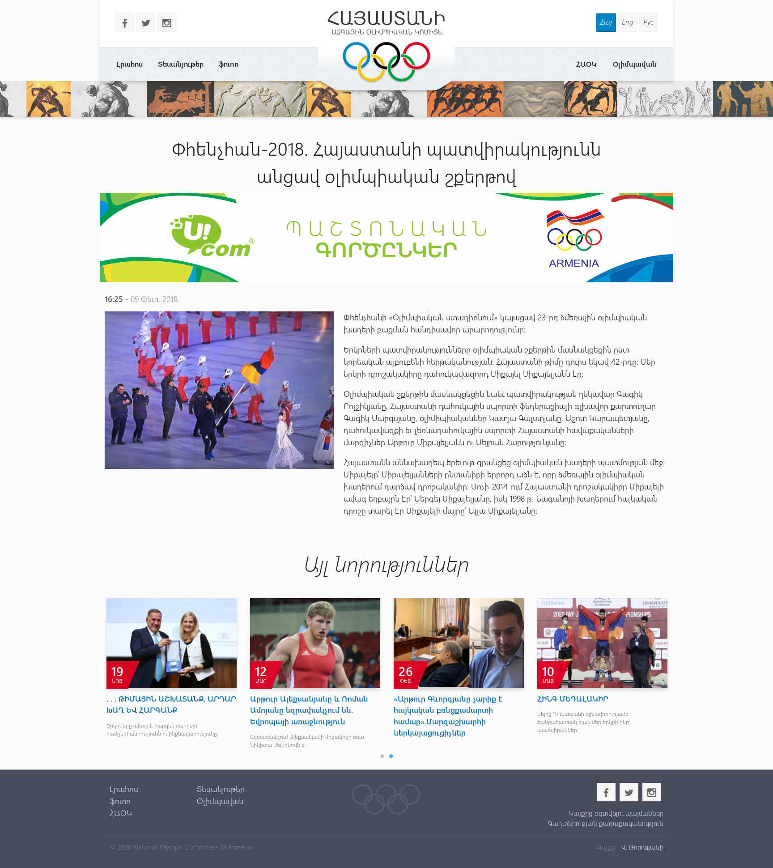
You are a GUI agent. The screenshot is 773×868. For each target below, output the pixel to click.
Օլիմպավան (635, 63)
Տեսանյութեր (181, 63)
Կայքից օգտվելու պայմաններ (616, 812)
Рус (648, 21)
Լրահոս (129, 63)
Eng (627, 21)
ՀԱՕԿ (586, 63)
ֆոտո (228, 63)
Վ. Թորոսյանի (641, 846)
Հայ (606, 21)
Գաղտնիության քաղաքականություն (605, 823)
